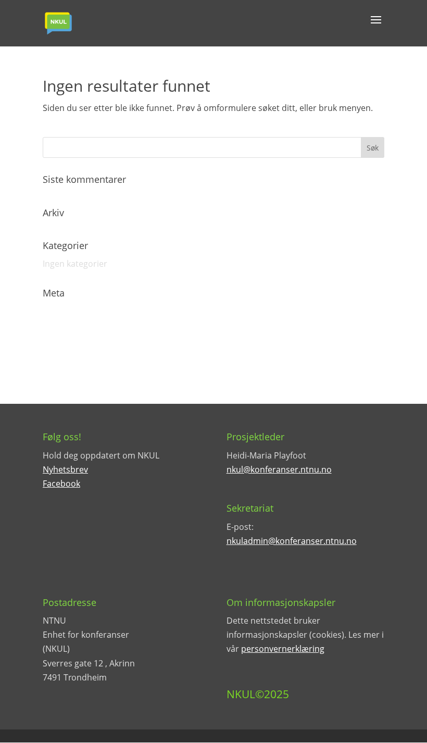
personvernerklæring (282, 648)
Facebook (61, 483)
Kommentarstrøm (78, 347)
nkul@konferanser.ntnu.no (279, 469)
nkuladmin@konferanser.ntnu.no (292, 541)
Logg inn (59, 311)
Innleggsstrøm (71, 329)
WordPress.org (72, 366)
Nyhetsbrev (65, 469)
